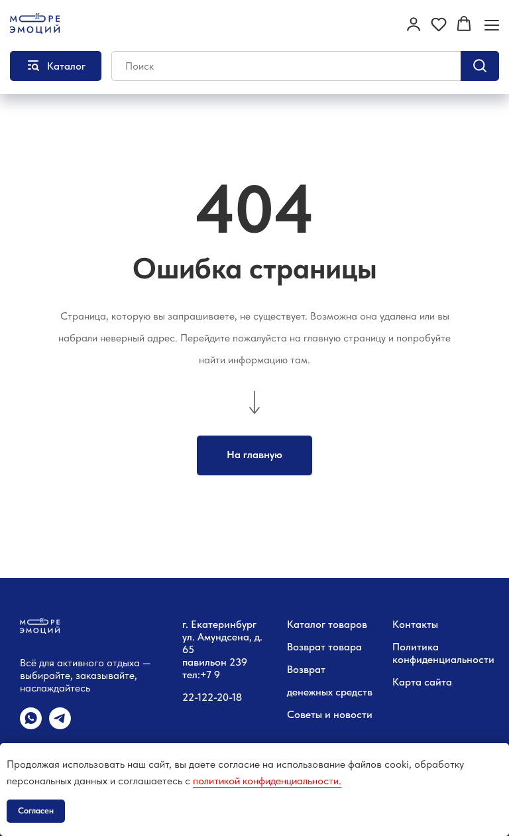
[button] (414, 24)
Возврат (306, 669)
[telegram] (60, 725)
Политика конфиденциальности (443, 653)
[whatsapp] (31, 725)
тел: (191, 674)
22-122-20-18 (212, 697)
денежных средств (329, 692)
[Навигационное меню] (491, 25)
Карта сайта (422, 682)
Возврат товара (324, 646)
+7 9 (210, 674)
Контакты (415, 624)
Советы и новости (329, 714)
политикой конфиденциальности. (267, 780)
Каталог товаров (327, 624)
